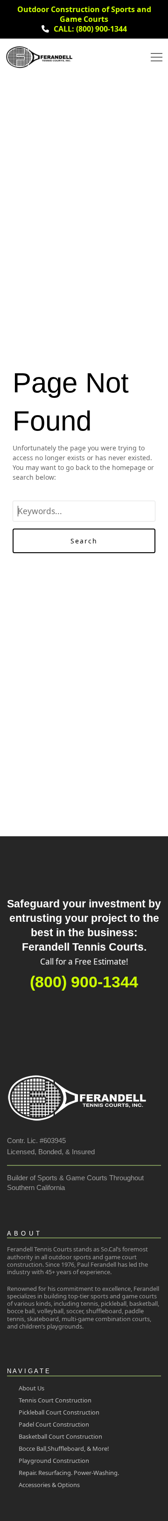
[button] (156, 57)
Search (84, 540)
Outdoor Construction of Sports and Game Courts (84, 14)
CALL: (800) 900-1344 (90, 29)
